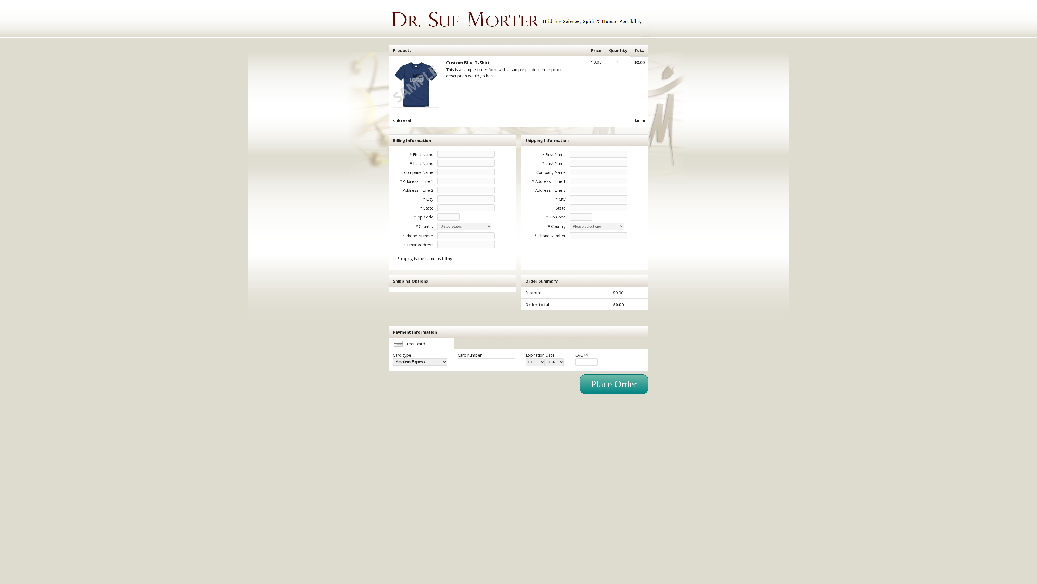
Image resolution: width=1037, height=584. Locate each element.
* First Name (421, 154)
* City (428, 199)
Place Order (614, 384)
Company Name (418, 172)
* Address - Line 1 (416, 181)
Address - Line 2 (418, 190)
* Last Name (421, 163)
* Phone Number (550, 235)
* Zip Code (423, 217)
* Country (424, 226)
